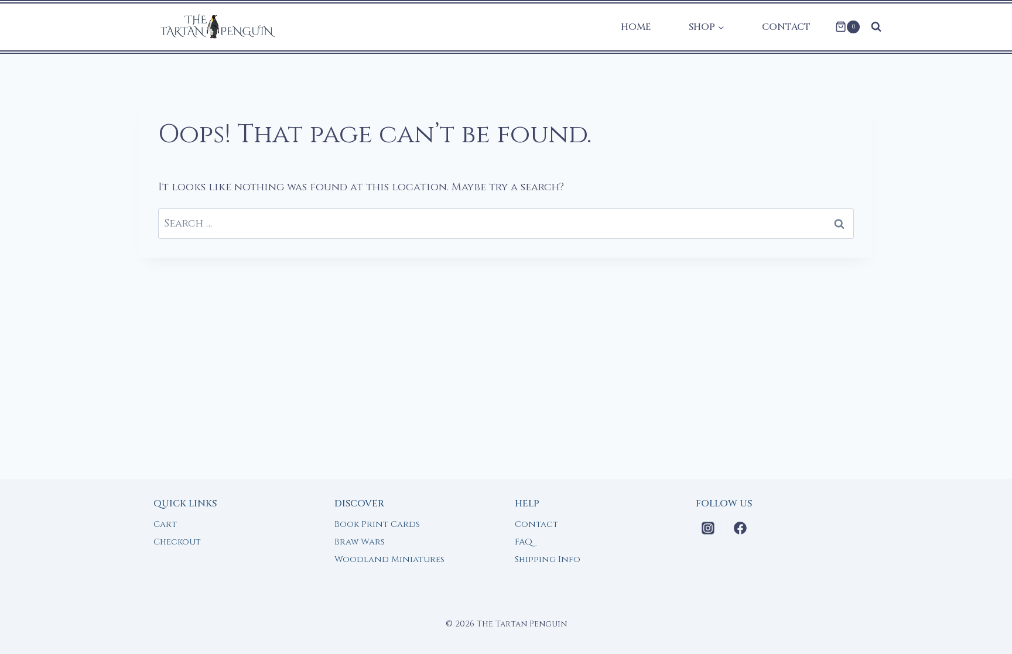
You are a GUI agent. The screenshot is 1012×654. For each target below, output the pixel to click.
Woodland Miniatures (389, 559)
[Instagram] (709, 528)
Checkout (177, 542)
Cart (165, 524)
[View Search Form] (876, 26)
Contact (786, 26)
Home (636, 26)
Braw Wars (359, 542)
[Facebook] (740, 528)
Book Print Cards (377, 524)
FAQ (523, 542)
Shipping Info (547, 559)
